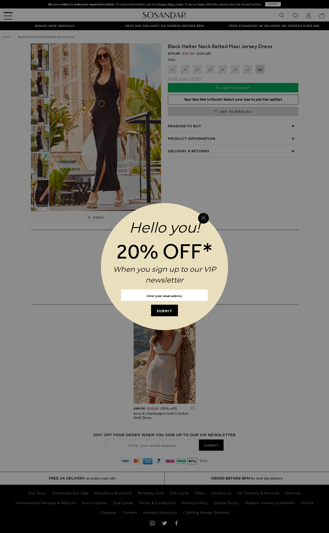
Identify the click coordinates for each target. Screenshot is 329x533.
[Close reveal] (203, 218)
